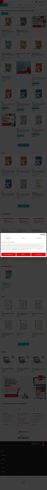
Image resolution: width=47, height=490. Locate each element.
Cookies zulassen (38, 254)
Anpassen (23, 254)
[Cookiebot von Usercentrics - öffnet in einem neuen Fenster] (41, 235)
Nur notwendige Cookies (8, 254)
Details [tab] (23, 238)
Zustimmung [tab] (8, 238)
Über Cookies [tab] (38, 238)
